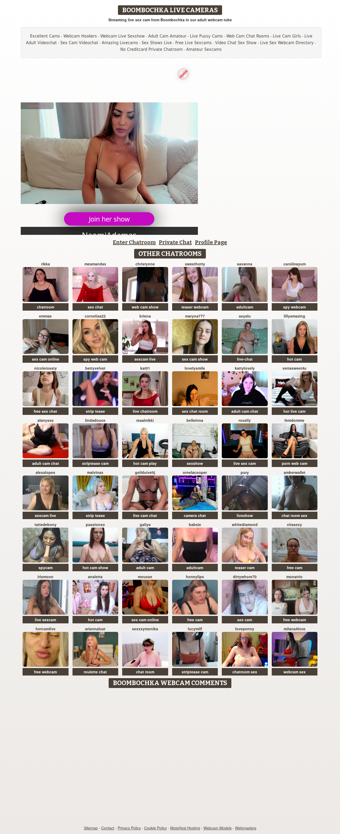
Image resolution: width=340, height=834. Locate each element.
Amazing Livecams (120, 42)
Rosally (245, 420)
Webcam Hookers (80, 36)
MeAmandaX (95, 263)
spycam (46, 567)
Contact (107, 828)
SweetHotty (195, 263)
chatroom (45, 307)
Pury (245, 472)
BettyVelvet (95, 368)
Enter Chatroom (134, 242)
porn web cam (294, 463)
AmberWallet (294, 472)
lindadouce (95, 420)
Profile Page (211, 242)
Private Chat (175, 242)
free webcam (294, 619)
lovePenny (244, 628)
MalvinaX (95, 472)
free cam (294, 567)
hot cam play (145, 463)
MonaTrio (294, 576)
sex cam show (195, 359)
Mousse (145, 576)
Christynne (145, 263)
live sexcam (45, 619)
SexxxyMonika (145, 628)
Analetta (95, 576)
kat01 (145, 368)
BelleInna (194, 420)
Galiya (145, 524)
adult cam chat (244, 411)
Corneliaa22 (95, 316)
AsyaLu (245, 316)
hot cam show (95, 567)
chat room (145, 671)
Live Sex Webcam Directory (287, 42)
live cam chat (145, 515)
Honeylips (195, 576)
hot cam (294, 359)
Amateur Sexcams (204, 49)
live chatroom (145, 411)
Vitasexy (294, 524)
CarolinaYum (294, 263)
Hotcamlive (46, 628)
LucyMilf (195, 628)
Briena (145, 316)
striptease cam (95, 463)
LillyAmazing (294, 316)
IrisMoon (45, 576)
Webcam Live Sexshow (122, 36)
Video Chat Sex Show (236, 42)
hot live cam (294, 411)
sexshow (195, 463)
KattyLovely (245, 368)
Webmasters (245, 828)
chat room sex (294, 515)
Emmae (45, 316)
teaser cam (244, 567)
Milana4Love (294, 628)
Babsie (195, 524)
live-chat (245, 359)
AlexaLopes (45, 472)
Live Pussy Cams (206, 36)
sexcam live (145, 359)
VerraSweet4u (294, 368)
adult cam (145, 567)
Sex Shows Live (157, 42)
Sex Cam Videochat (79, 42)
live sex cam (244, 463)
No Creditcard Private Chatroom (151, 49)
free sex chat (45, 411)
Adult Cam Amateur (167, 36)
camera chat (195, 515)
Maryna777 (195, 316)
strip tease (95, 411)
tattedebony (46, 524)
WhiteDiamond (245, 524)
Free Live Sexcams (193, 42)
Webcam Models (217, 828)
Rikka (45, 263)
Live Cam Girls (287, 36)
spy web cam (95, 359)
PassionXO (95, 524)
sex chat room (195, 411)
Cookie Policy (155, 828)
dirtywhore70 (245, 576)
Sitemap (91, 828)
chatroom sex (244, 671)
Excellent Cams (45, 36)
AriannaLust (95, 628)
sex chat (95, 307)
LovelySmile (195, 368)
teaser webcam (195, 307)
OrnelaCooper (195, 472)
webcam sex (294, 671)
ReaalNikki (145, 420)
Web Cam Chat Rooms (247, 36)
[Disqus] (170, 757)
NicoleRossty (45, 368)
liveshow (245, 515)
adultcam (244, 307)
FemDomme (294, 420)
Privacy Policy (129, 828)
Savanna (244, 263)
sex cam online (45, 359)
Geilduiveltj (145, 472)
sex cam (244, 619)
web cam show (145, 307)
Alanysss (45, 420)
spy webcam (294, 307)
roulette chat (95, 671)
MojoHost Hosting (185, 828)
